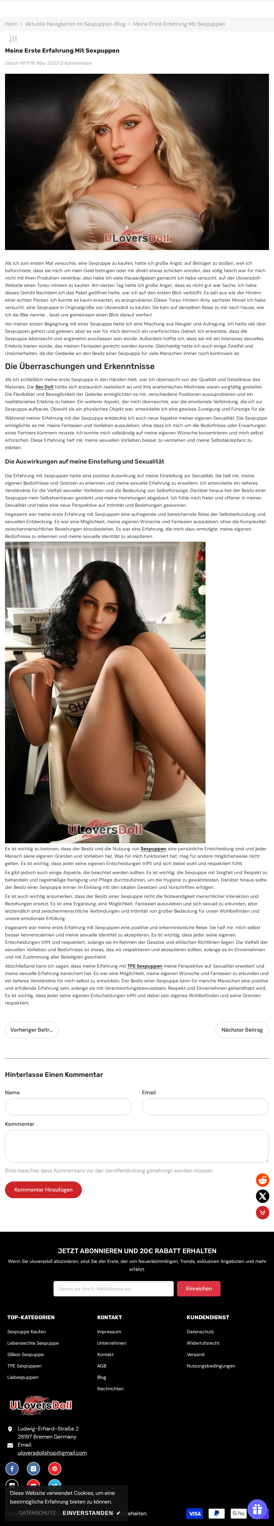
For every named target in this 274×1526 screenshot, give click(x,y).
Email (149, 1092)
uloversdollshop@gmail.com (52, 1452)
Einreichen (199, 1288)
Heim (11, 23)
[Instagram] (33, 1468)
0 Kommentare (75, 63)
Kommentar (19, 1123)
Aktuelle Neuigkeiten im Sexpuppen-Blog (75, 23)
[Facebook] (12, 1468)
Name (12, 1092)
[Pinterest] (54, 1468)
